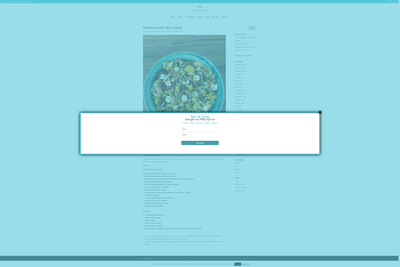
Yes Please (200, 143)
